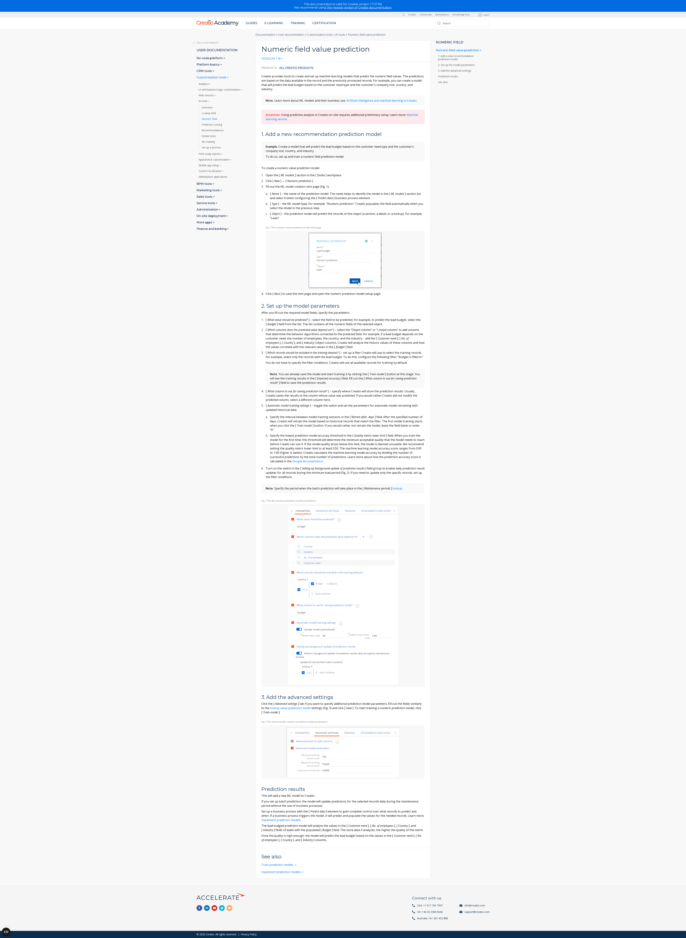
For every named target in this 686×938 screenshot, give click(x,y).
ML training (208, 141)
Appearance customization (214, 159)
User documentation (291, 35)
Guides (251, 23)
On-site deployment (212, 216)
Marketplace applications (213, 176)
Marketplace (442, 14)
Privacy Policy (249, 934)
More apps (205, 222)
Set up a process (211, 147)
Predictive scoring (212, 124)
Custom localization (210, 171)
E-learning (273, 23)
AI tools (340, 35)
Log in (486, 14)
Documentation (265, 35)
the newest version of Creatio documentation (359, 7)
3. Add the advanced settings (455, 70)
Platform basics (208, 64)
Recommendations (213, 130)
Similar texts (209, 136)
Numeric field (209, 119)
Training (297, 23)
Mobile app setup (209, 165)
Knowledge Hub (461, 14)
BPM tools (205, 184)
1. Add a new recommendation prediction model (456, 57)
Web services (207, 95)
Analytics (204, 84)
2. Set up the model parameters (456, 65)
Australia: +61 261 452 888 (432, 918)
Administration (208, 209)
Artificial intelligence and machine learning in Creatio (381, 100)
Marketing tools (208, 190)
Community (426, 14)
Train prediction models (277, 865)
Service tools (206, 203)
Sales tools (205, 196)
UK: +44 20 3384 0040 (430, 912)
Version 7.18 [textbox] (271, 58)
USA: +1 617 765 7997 (430, 905)
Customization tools (319, 35)
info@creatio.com (474, 905)
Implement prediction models (280, 820)
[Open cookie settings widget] (6, 932)
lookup (397, 488)
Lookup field (209, 113)
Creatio (412, 14)
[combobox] (272, 59)
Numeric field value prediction (458, 50)
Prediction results (448, 76)
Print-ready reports (210, 154)
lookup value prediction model (290, 708)
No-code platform (210, 58)
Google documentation (307, 461)
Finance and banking (212, 229)
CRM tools (205, 71)
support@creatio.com (476, 912)
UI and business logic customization (220, 89)
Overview (207, 107)
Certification (324, 23)
